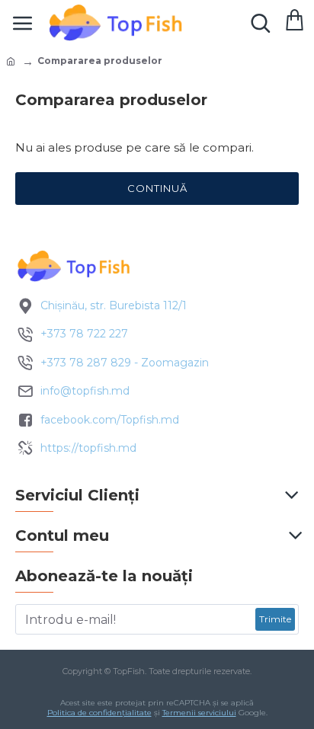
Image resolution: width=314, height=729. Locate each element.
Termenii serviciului (199, 713)
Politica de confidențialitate (99, 713)
